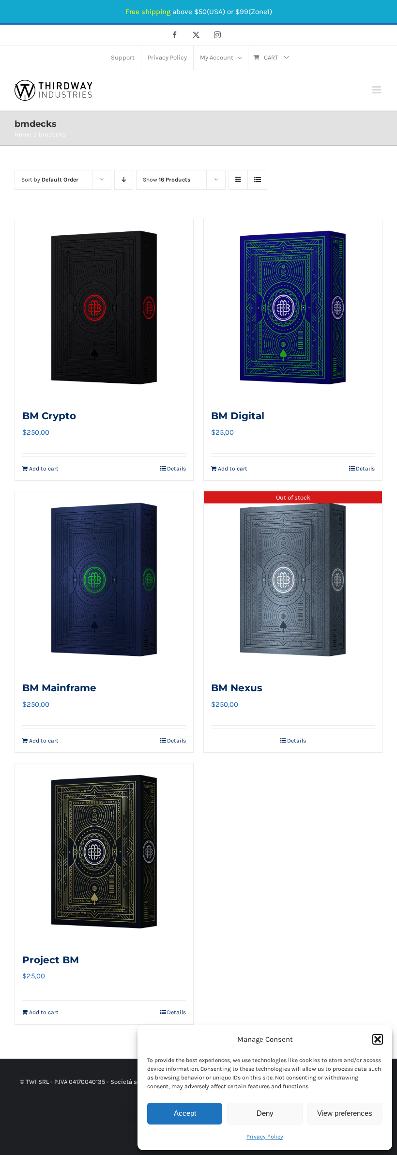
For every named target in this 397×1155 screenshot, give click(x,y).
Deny (265, 1113)
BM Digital (237, 416)
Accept (185, 1113)
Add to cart (44, 468)
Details (176, 468)
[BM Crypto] (104, 308)
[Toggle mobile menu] (377, 90)
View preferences (344, 1113)
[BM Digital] (293, 308)
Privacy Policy (264, 1136)
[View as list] (257, 179)
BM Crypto (49, 416)
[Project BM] (104, 852)
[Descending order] (123, 180)
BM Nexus (236, 688)
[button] (377, 1039)
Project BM (50, 960)
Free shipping (147, 11)
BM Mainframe (59, 688)
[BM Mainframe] (104, 580)
